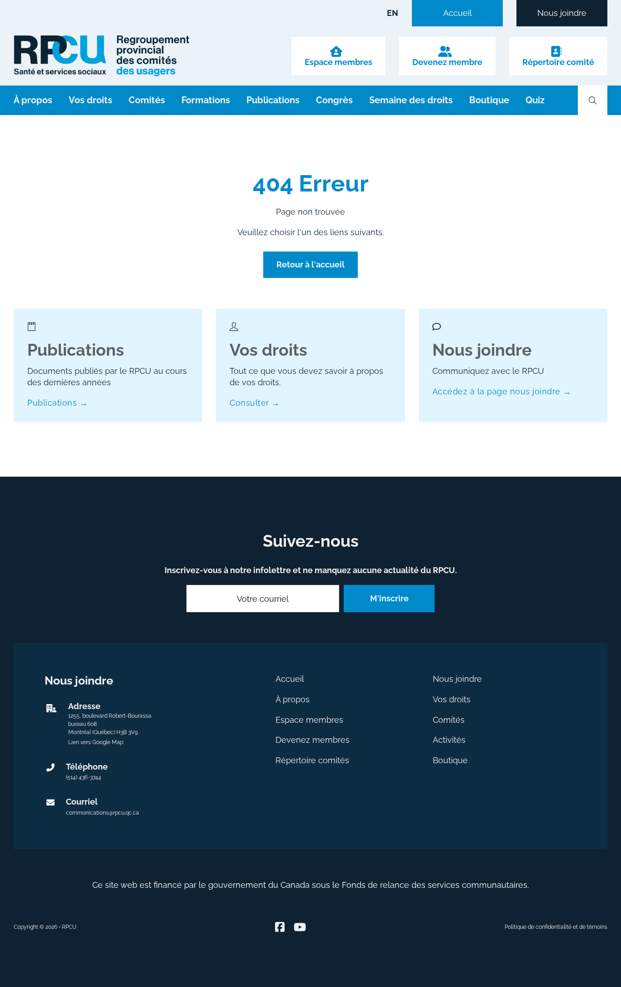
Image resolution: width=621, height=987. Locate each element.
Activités (449, 740)
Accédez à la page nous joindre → (501, 391)
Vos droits (90, 100)
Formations (205, 100)
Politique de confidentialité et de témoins (556, 927)
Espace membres (338, 62)
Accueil (457, 13)
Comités (147, 100)
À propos (33, 100)
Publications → (57, 403)
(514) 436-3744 (83, 777)
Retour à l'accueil (310, 264)
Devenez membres (312, 740)
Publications (273, 100)
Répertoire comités (312, 760)
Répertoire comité (558, 62)
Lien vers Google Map (95, 742)
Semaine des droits (411, 100)
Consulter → (255, 403)
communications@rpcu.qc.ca (102, 813)
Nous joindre (561, 13)
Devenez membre (447, 62)
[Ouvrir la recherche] (592, 100)
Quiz (535, 100)
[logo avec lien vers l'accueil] (101, 55)
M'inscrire (389, 598)
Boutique (489, 100)
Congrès (334, 100)
